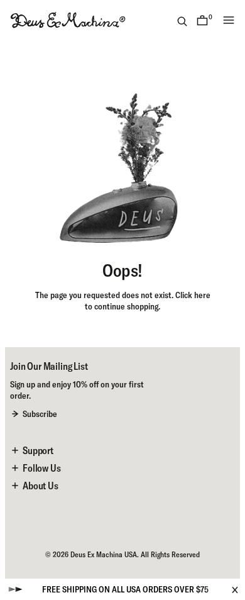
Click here (192, 295)
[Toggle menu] (228, 20)
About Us (40, 485)
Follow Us (42, 468)
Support (38, 450)
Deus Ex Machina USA (103, 554)
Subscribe (40, 413)
